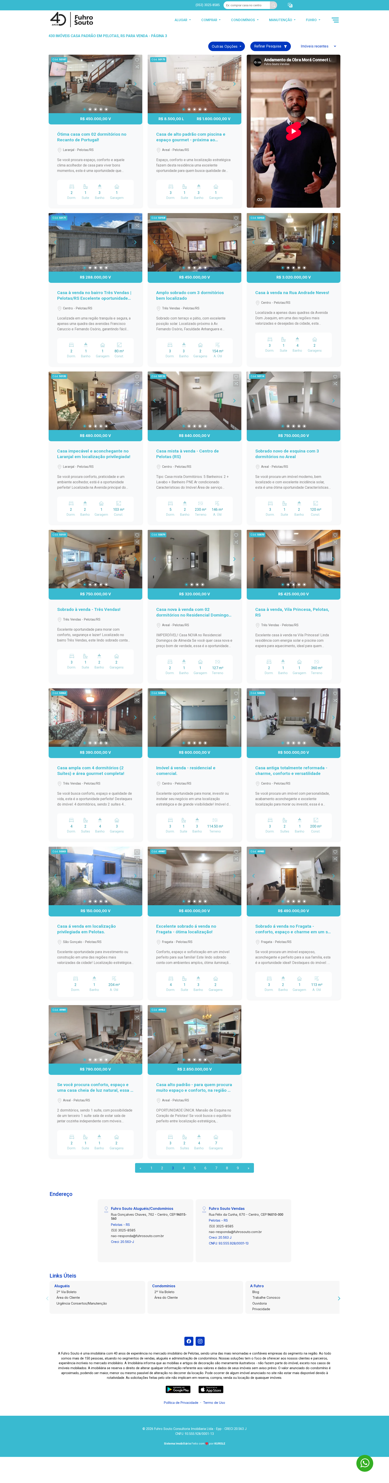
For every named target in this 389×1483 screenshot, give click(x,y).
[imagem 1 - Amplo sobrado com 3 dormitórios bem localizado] (194, 242)
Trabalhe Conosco (266, 1297)
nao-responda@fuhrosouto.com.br (137, 1236)
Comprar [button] (209, 20)
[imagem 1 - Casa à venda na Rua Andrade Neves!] (293, 242)
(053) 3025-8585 (208, 5)
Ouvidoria (259, 1303)
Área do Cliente (68, 1297)
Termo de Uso (214, 1402)
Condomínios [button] (243, 20)
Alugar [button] (181, 20)
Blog (255, 1292)
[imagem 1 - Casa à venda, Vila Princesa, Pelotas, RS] (293, 559)
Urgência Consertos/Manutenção (82, 1303)
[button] (290, 5)
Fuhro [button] (312, 20)
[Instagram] (200, 1341)
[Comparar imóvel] (137, 67)
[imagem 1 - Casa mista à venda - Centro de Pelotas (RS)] (194, 400)
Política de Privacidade (181, 1402)
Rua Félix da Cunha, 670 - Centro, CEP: (246, 1214)
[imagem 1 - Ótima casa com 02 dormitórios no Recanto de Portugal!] (95, 84)
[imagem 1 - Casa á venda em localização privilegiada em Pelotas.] (95, 876)
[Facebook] (188, 1341)
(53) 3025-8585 (123, 1230)
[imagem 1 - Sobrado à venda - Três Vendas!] (95, 559)
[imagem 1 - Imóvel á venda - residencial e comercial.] (194, 717)
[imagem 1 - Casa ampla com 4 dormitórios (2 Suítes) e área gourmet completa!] (95, 717)
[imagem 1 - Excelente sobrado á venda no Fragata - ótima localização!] (194, 876)
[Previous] (56, 84)
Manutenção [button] (281, 20)
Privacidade (261, 1309)
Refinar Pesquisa (268, 46)
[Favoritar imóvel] (137, 60)
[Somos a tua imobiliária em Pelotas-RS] (71, 19)
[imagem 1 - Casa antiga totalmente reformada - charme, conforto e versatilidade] (293, 717)
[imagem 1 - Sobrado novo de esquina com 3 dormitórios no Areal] (293, 400)
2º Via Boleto (67, 1292)
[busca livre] (273, 5)
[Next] (135, 84)
